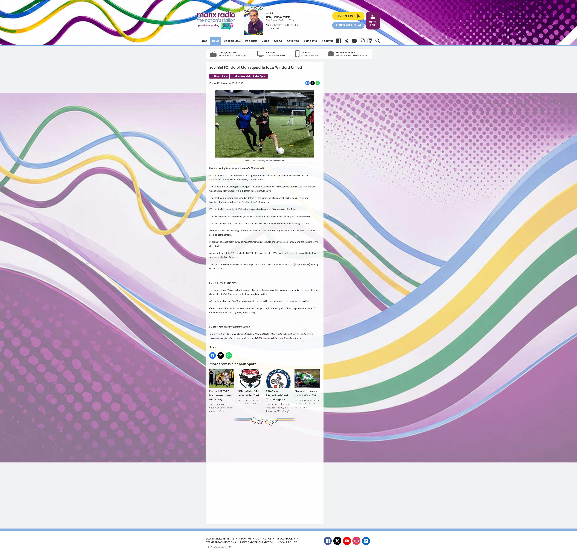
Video (266, 40)
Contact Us (263, 538)
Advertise (293, 40)
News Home (221, 76)
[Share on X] (312, 83)
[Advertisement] (265, 472)
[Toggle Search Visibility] (377, 41)
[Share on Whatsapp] (318, 83)
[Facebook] (338, 41)
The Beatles (276, 24)
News (215, 40)
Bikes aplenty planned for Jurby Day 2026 (307, 393)
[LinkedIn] (370, 41)
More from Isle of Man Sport (250, 76)
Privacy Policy (285, 538)
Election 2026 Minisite (220, 538)
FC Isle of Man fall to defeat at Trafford (249, 393)
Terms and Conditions (221, 542)
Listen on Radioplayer (275, 55)
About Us (327, 40)
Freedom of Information (256, 542)
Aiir (230, 547)
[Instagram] (362, 41)
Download (274, 28)
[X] (346, 41)
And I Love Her (291, 24)
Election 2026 (232, 40)
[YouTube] (354, 41)
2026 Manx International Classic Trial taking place (277, 395)
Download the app (309, 55)
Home (204, 40)
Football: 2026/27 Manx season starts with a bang (220, 395)
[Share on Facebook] (307, 83)
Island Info (310, 40)
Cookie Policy (287, 542)
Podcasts (251, 40)
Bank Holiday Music (278, 17)
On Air (278, 40)
